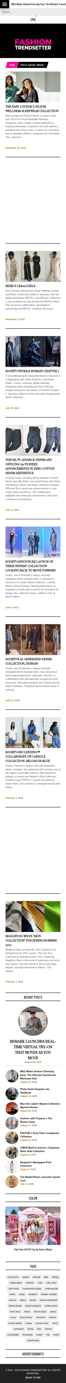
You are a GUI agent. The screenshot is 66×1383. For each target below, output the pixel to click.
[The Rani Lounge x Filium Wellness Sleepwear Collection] (33, 101)
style (39, 1329)
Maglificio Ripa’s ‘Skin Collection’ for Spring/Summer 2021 (31, 940)
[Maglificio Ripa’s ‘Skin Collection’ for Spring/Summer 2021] (33, 931)
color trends (13, 1288)
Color (40, 1283)
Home (12, 65)
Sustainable (27, 1335)
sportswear (19, 1329)
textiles (39, 1335)
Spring (30, 1329)
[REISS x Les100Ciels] (33, 281)
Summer (48, 1329)
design (22, 1294)
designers (33, 1294)
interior (27, 1312)
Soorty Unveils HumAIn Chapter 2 (32, 371)
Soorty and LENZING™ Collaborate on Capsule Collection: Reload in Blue (28, 756)
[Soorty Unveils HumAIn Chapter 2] (33, 366)
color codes (51, 1283)
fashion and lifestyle (48, 1300)
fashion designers (33, 1306)
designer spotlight (49, 1294)
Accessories (13, 1277)
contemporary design (32, 1288)
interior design (40, 1312)
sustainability (13, 1335)
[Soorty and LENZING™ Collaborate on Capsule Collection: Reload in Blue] (33, 747)
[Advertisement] (33, 200)
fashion (33, 1300)
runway (28, 1323)
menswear (40, 1317)
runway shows (42, 1323)
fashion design (15, 1306)
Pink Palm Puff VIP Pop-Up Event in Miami (33, 1249)
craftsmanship (51, 1288)
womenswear (33, 1340)
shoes (55, 1323)
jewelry (53, 1312)
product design (15, 1323)
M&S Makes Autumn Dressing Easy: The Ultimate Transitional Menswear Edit (38, 1075)
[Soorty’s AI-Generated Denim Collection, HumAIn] (33, 654)
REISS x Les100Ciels (20, 286)
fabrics (23, 1300)
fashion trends (51, 1306)
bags (46, 1277)
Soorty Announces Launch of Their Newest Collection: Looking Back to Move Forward (31, 566)
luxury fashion (26, 1317)
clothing (55, 1277)
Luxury (13, 1317)
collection (30, 1283)
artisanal (36, 1277)
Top (48, 1335)
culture (12, 1294)
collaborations (16, 1283)
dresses (12, 1300)
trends (56, 1335)
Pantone (52, 1317)
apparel (25, 1277)
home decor (15, 1312)
